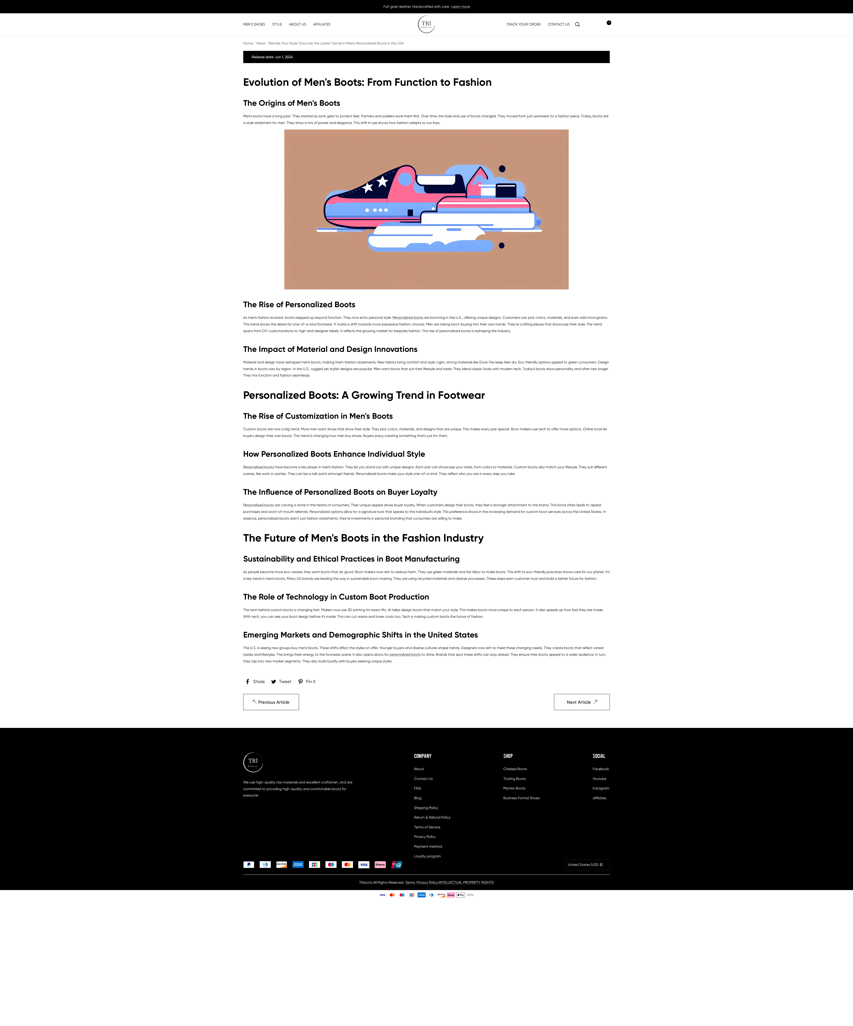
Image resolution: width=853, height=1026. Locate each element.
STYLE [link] (277, 24)
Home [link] (248, 43)
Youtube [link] (599, 779)
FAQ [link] (417, 788)
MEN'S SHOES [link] (254, 24)
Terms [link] (410, 882)
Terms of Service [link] (427, 827)
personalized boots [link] (405, 654)
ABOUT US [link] (297, 24)
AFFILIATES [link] (321, 24)
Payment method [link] (428, 846)
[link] (426, 24)
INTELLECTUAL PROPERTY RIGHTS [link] (466, 882)
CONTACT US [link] (559, 24)
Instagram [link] (601, 788)
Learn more (460, 6)
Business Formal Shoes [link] (521, 798)
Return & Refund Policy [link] (432, 817)
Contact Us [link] (423, 779)
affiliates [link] (599, 798)
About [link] (419, 769)
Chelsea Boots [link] (515, 769)
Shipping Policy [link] (426, 808)
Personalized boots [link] (408, 317)
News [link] (261, 43)
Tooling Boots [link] (514, 779)
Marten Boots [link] (514, 788)
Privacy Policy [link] (425, 837)
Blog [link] (417, 798)
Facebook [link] (601, 769)
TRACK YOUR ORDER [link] (523, 24)
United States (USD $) (585, 865)
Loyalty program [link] (427, 856)
